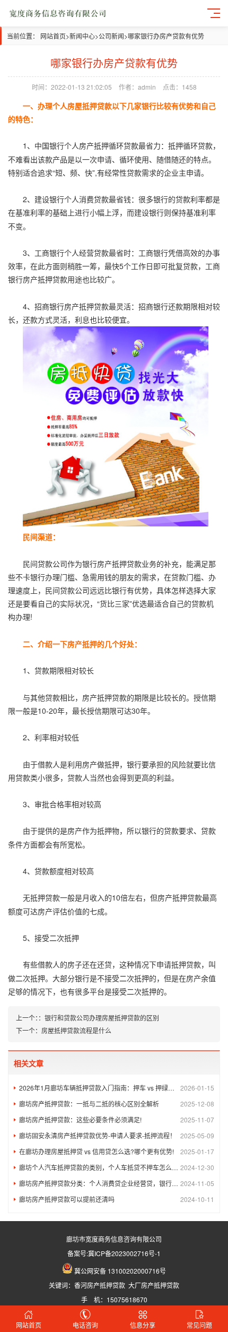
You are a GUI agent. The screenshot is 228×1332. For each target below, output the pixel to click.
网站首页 (53, 35)
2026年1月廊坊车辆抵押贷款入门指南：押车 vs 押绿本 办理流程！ (116, 1087)
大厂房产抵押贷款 (153, 1285)
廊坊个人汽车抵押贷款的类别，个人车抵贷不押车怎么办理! (116, 1167)
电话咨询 (85, 1324)
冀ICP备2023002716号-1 (124, 1253)
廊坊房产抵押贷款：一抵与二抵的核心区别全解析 (116, 1103)
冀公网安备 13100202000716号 (120, 1270)
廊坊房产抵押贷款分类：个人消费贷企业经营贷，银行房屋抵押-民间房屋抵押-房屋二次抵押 (116, 1183)
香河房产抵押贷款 (99, 1285)
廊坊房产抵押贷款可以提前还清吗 (116, 1199)
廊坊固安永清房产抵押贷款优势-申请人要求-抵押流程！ (116, 1135)
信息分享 (142, 1324)
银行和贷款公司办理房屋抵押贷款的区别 (102, 1017)
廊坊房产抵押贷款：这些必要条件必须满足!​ (116, 1119)
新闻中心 (82, 35)
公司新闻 (111, 35)
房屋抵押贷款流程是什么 (76, 1030)
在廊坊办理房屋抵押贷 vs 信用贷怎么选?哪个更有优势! (116, 1151)
